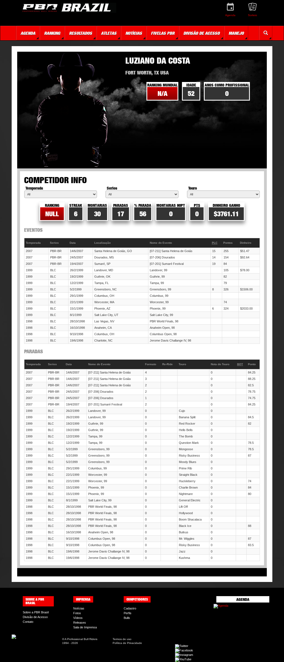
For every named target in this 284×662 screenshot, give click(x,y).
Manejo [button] (236, 33)
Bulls (127, 617)
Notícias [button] (133, 33)
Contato (28, 621)
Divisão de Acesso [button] (201, 33)
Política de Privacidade (127, 642)
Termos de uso (122, 639)
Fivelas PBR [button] (162, 33)
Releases (79, 622)
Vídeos (78, 617)
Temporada (34, 188)
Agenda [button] (28, 33)
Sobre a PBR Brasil (36, 612)
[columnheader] (36, 243)
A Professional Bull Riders (81, 639)
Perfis (127, 613)
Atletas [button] (108, 33)
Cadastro (130, 608)
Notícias (78, 608)
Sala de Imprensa (85, 627)
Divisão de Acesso (35, 617)
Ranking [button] (52, 33)
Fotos (77, 613)
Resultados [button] (80, 33)
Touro (192, 188)
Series (112, 188)
